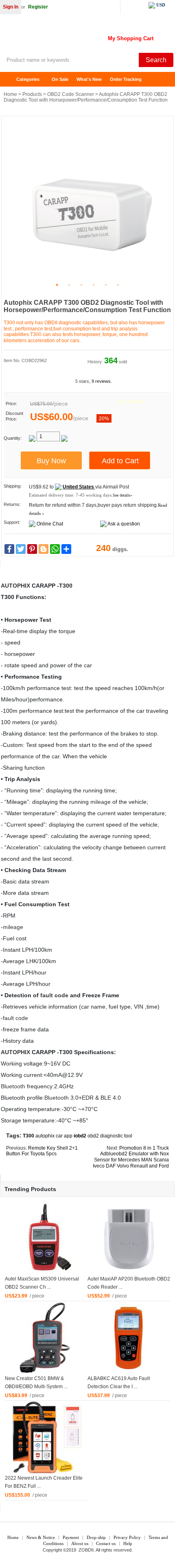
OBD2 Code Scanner (70, 94)
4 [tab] (94, 285)
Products (32, 94)
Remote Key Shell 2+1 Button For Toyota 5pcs (42, 1151)
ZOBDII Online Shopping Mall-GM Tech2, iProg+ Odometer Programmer (65, 36)
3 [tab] (81, 285)
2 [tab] (69, 285)
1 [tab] (57, 285)
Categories (27, 79)
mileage (100, 802)
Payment (71, 1537)
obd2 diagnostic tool (110, 1136)
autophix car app (53, 1136)
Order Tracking (126, 79)
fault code (54, 995)
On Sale (60, 79)
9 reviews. (102, 381)
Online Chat (50, 524)
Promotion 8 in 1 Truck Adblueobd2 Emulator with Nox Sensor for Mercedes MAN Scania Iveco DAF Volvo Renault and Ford (131, 1157)
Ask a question (123, 524)
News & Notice (40, 1537)
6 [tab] (118, 285)
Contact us (106, 1543)
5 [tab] (106, 285)
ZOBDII (86, 1549)
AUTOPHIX (15, 585)
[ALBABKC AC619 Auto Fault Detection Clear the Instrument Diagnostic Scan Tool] (129, 1337)
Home (10, 79)
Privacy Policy (127, 1537)
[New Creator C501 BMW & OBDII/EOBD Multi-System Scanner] (46, 1337)
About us (79, 1543)
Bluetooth (13, 1086)
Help (127, 1543)
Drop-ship (96, 1537)
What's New (89, 79)
